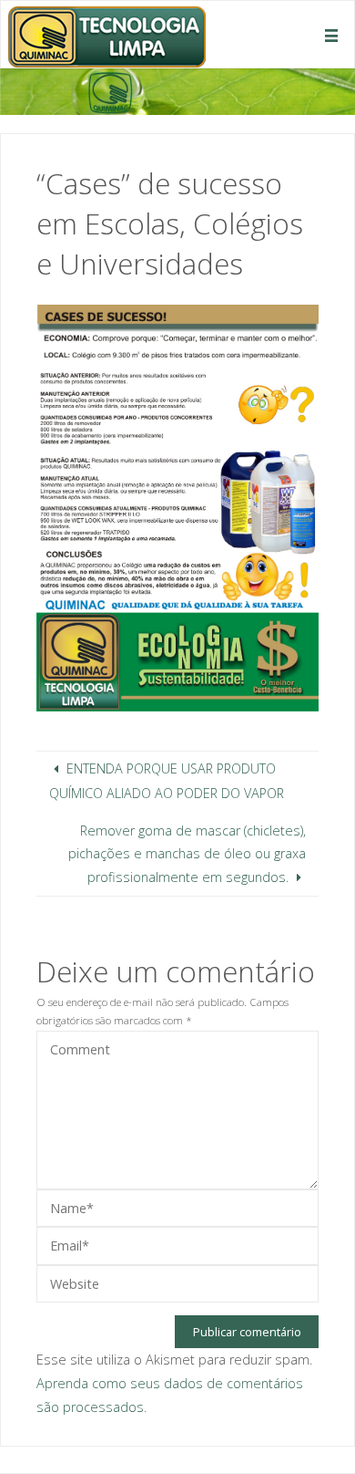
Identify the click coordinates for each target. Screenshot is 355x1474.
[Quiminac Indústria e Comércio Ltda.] (107, 35)
